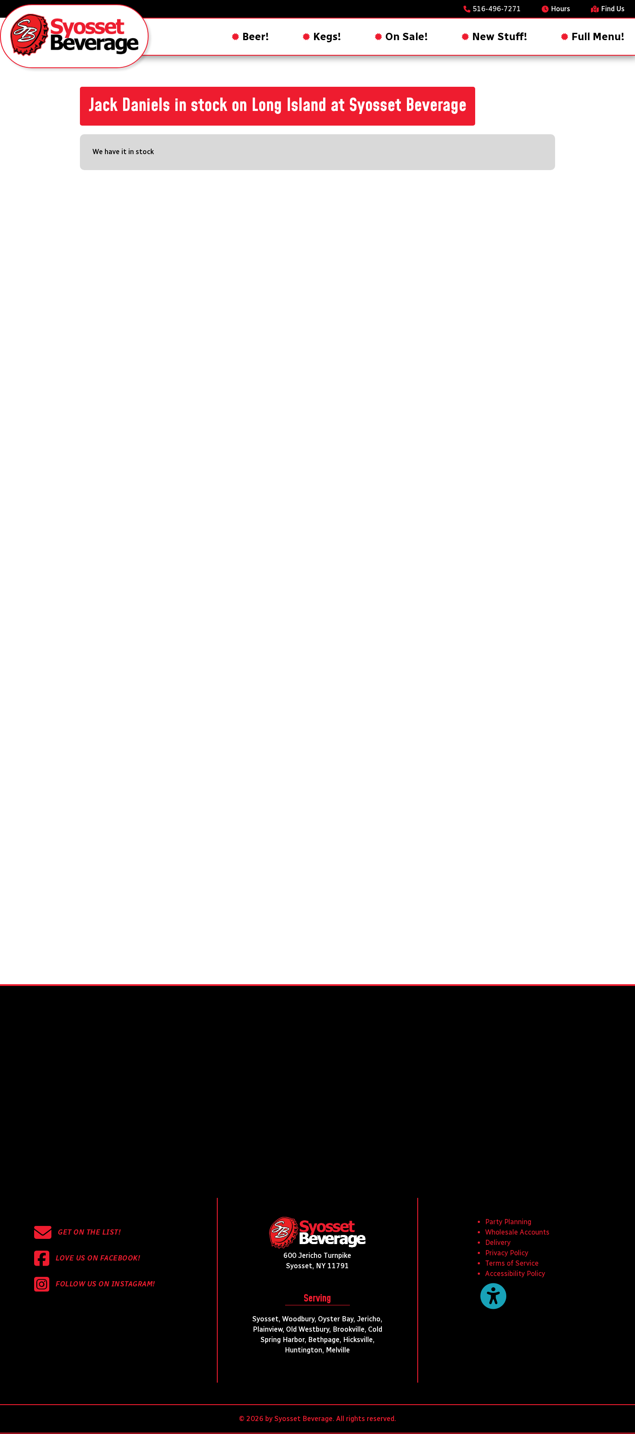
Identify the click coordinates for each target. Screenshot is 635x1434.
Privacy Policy (506, 1253)
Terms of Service (512, 1263)
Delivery (498, 1242)
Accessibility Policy (515, 1274)
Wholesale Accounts (517, 1232)
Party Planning (508, 1222)
